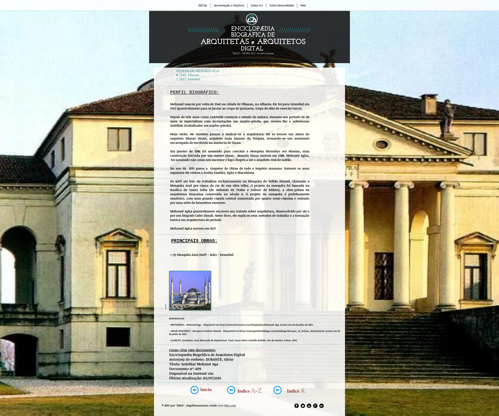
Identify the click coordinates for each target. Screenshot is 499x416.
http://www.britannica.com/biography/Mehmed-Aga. (250, 324)
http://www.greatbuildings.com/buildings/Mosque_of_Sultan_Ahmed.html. (282, 330)
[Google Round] (315, 406)
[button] (190, 290)
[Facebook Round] (296, 406)
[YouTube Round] (309, 406)
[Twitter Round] (303, 406)
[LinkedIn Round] (321, 406)
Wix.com (230, 405)
